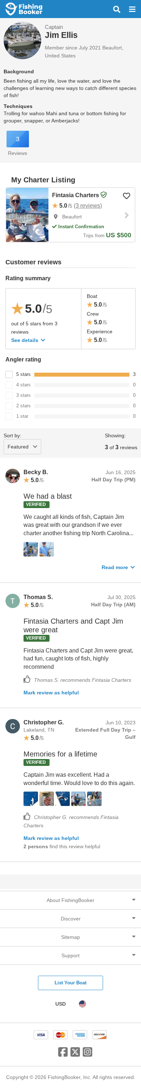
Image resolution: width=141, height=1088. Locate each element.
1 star (22, 416)
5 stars (23, 374)
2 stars (23, 405)
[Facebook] (62, 1055)
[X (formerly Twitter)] (75, 1055)
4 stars (23, 384)
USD (60, 1004)
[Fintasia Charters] (27, 215)
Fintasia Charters (76, 195)
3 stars (23, 395)
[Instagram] (87, 1055)
